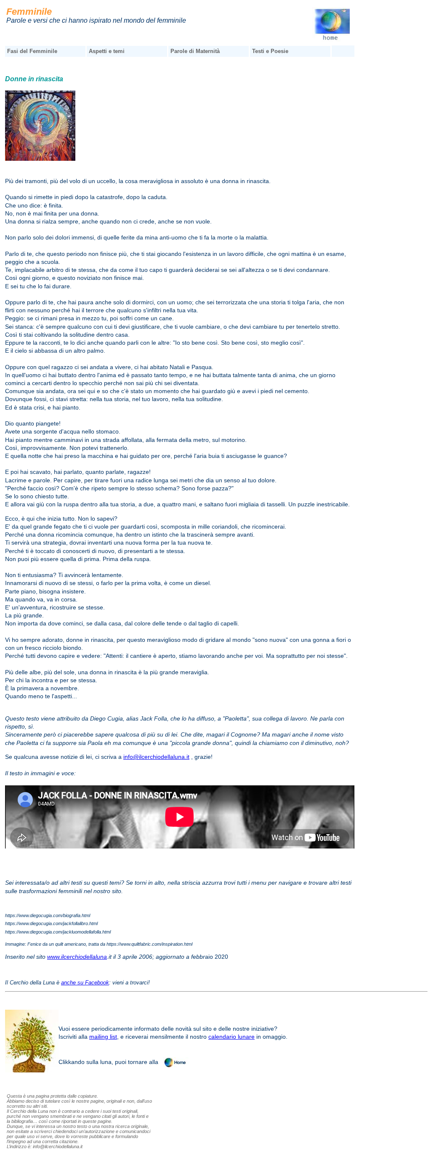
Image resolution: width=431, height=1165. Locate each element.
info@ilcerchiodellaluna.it (156, 756)
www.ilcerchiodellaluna (77, 956)
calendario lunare (231, 1036)
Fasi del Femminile (32, 51)
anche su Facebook (85, 982)
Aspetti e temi (107, 51)
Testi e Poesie (270, 51)
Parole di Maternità (195, 51)
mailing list (103, 1036)
